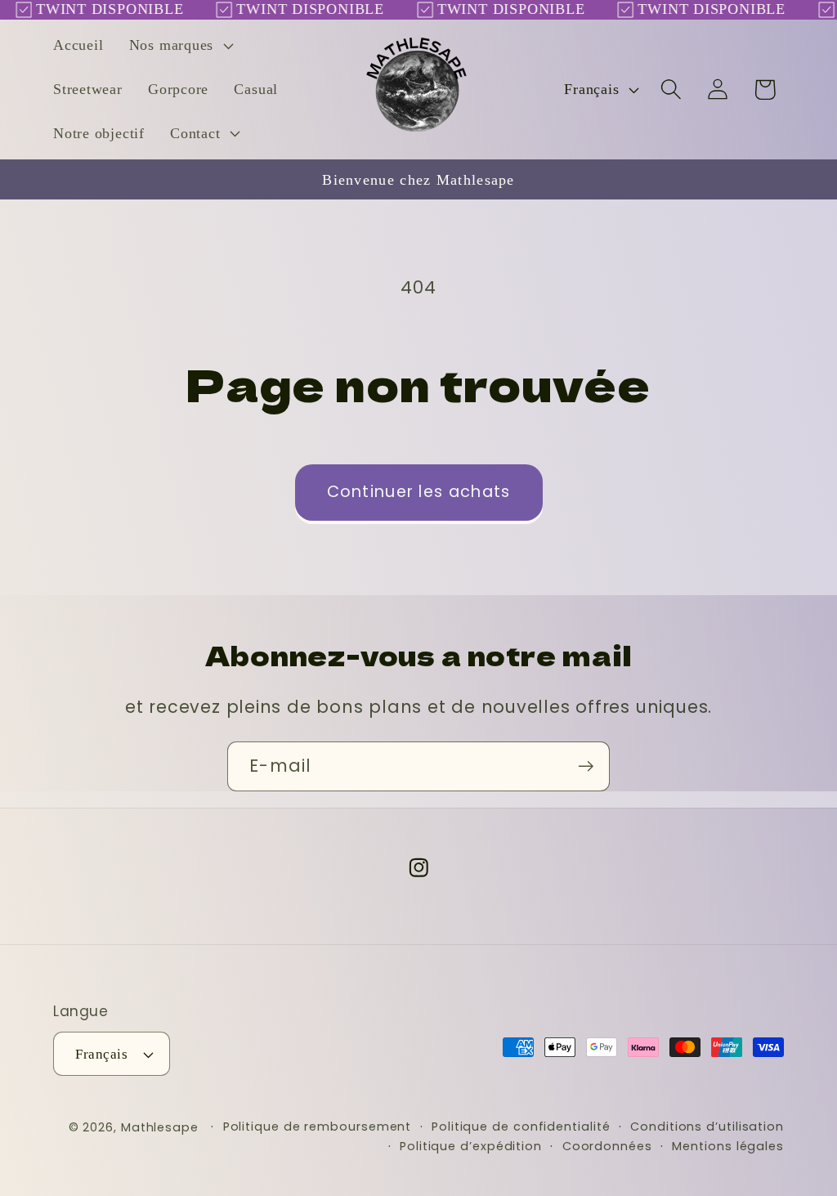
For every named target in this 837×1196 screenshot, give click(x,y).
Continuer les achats (419, 492)
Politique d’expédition (471, 1146)
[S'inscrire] (585, 766)
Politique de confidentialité (521, 1126)
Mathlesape (160, 1127)
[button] (179, 46)
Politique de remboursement (317, 1126)
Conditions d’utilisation (707, 1126)
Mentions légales (728, 1146)
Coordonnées (607, 1146)
